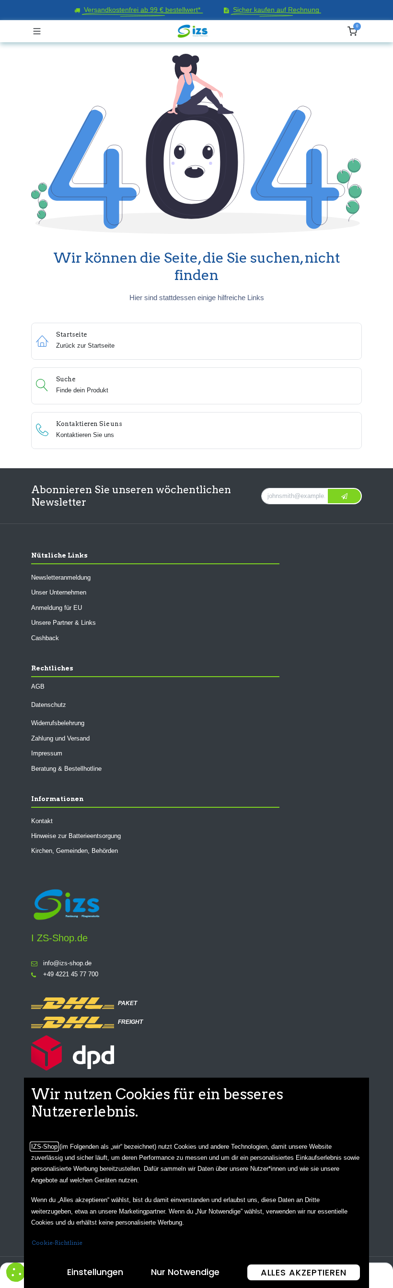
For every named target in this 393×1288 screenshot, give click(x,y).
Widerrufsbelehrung (57, 723)
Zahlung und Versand (60, 738)
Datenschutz (48, 704)
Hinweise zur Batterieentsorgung (76, 835)
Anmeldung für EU (56, 607)
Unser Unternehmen (58, 592)
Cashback (45, 637)
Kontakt (42, 820)
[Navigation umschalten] (37, 31)
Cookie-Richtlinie (57, 1242)
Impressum (46, 753)
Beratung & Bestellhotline (66, 768)
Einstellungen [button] (95, 1272)
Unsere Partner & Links (63, 622)
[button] (344, 495)
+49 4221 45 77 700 (70, 974)
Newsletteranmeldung (61, 577)
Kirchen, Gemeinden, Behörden (74, 850)
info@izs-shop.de (67, 963)
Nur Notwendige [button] (185, 1272)
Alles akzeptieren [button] (304, 1272)
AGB (38, 686)
